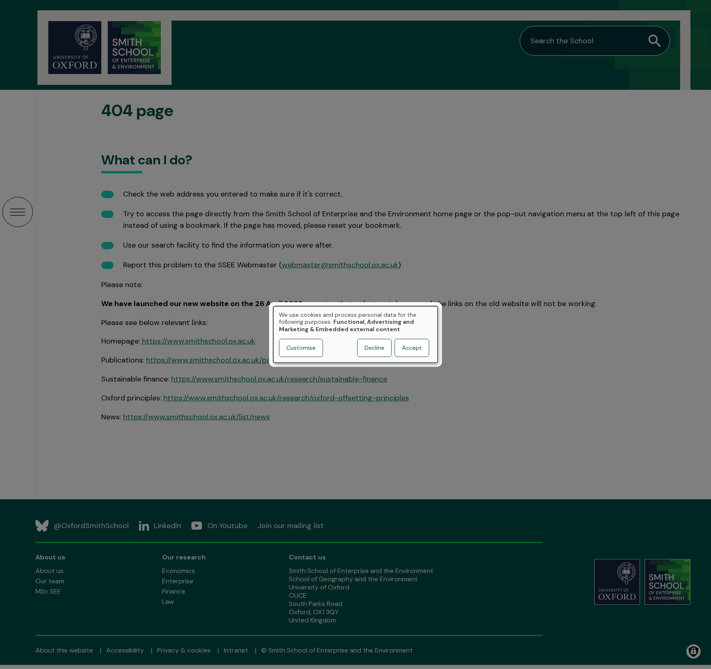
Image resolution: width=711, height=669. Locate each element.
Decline (374, 348)
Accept (412, 348)
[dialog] (355, 334)
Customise (301, 348)
